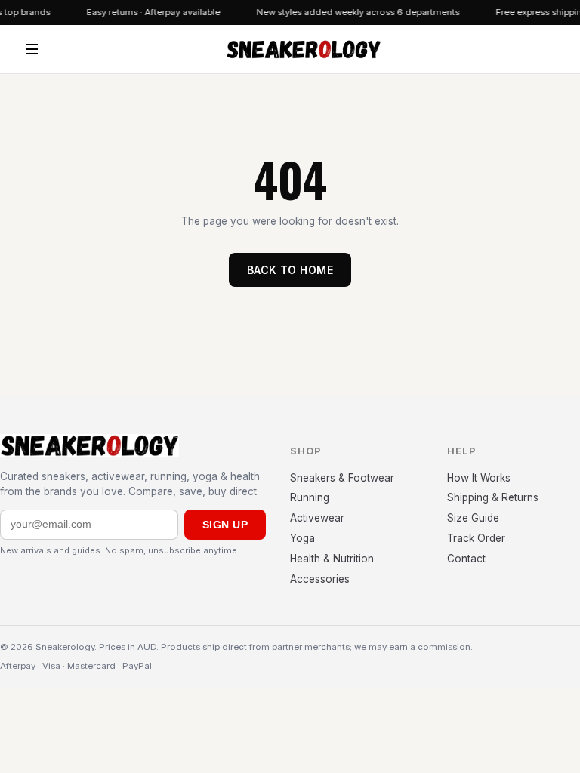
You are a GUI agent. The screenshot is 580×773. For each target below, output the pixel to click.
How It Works (479, 478)
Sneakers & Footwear (342, 478)
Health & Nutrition (332, 559)
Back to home (290, 269)
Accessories (320, 579)
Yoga (302, 538)
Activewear (317, 518)
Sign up (225, 525)
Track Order (476, 538)
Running (309, 497)
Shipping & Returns (492, 497)
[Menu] (31, 49)
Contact (466, 559)
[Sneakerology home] (303, 49)
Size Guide (473, 518)
